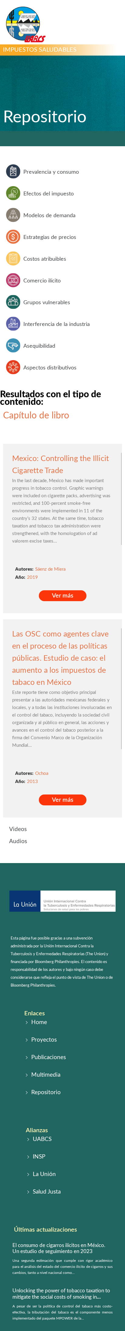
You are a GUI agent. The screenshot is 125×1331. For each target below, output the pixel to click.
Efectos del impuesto (48, 194)
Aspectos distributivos (49, 368)
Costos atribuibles (44, 259)
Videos (18, 829)
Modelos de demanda (49, 215)
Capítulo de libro (36, 415)
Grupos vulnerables (46, 302)
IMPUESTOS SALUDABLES (39, 50)
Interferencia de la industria (56, 324)
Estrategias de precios (49, 237)
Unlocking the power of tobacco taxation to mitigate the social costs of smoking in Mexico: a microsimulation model (61, 1297)
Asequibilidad (39, 346)
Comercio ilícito (42, 281)
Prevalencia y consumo (51, 172)
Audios (18, 841)
